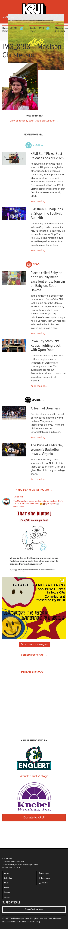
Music (6, 883)
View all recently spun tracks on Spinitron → (34, 120)
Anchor (44, 883)
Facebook (45, 878)
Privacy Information (56, 918)
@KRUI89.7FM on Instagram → (34, 490)
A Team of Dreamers (45, 408)
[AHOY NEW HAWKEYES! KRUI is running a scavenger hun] (34, 543)
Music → (37, 145)
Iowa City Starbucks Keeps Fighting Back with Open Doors (46, 345)
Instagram (45, 873)
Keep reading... (39, 201)
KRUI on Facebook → (34, 655)
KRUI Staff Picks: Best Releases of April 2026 (47, 156)
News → (38, 264)
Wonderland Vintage (34, 776)
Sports (7, 892)
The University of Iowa (19, 918)
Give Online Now (34, 909)
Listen (6, 873)
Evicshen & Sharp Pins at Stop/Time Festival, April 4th (47, 213)
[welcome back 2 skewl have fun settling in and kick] (34, 608)
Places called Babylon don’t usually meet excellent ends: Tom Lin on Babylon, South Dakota (48, 281)
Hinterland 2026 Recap (9, 30)
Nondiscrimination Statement (15, 921)
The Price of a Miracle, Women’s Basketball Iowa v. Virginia (47, 450)
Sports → (38, 400)
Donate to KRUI (34, 817)
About (6, 897)
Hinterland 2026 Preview (36, 30)
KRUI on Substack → (34, 672)
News (6, 887)
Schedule (8, 878)
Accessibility (34, 921)
